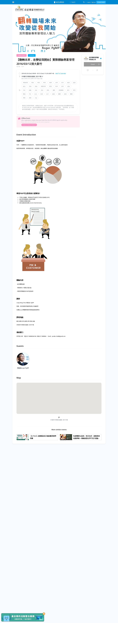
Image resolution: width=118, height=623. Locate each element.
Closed (93, 64)
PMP (56, 86)
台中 (47, 94)
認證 (74, 82)
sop (36, 98)
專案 (24, 98)
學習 (44, 82)
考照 (38, 82)
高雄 (30, 86)
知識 (68, 82)
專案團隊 (61, 90)
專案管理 (43, 86)
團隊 (71, 94)
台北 (35, 94)
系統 (32, 82)
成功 (24, 86)
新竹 (62, 86)
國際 (59, 94)
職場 (24, 94)
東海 (48, 90)
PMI (24, 90)
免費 (50, 82)
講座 (65, 94)
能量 (30, 90)
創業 (30, 98)
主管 (62, 82)
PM (30, 94)
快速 (36, 86)
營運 (50, 86)
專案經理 (25, 82)
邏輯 (54, 90)
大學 (56, 82)
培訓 (42, 90)
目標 (41, 94)
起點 (68, 86)
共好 (36, 90)
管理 (74, 90)
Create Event (101, 2)
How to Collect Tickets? (29, 125)
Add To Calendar (60, 73)
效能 (53, 94)
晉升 (68, 90)
